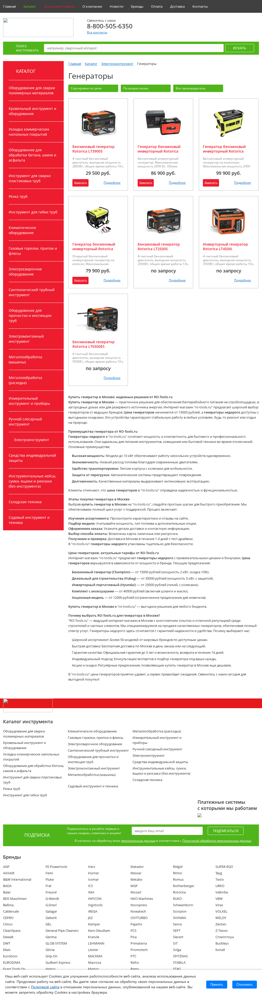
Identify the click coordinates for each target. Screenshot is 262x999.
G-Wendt (52, 898)
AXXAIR (8, 873)
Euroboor (10, 956)
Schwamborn (183, 905)
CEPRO (8, 917)
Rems (134, 969)
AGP (6, 866)
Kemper (94, 924)
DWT (6, 943)
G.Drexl (51, 905)
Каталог (30, 6)
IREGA (92, 911)
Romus (178, 879)
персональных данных (138, 841)
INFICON (95, 898)
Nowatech (138, 911)
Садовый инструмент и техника (29, 520)
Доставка (177, 6)
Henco (51, 969)
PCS (133, 930)
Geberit (51, 917)
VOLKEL (221, 911)
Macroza (94, 962)
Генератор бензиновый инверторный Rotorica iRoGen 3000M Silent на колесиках (224, 153)
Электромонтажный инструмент (26, 339)
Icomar (93, 879)
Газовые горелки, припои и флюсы (33, 251)
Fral (48, 885)
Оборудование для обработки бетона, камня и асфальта (32, 155)
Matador (137, 866)
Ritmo (177, 873)
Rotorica (179, 892)
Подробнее (112, 182)
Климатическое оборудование (22, 230)
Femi (49, 873)
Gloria (50, 949)
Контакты (200, 6)
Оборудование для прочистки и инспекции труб (30, 315)
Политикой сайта (45, 987)
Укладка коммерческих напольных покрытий (29, 132)
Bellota (8, 905)
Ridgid (177, 866)
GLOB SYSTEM (56, 943)
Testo (219, 879)
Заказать (80, 183)
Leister (93, 949)
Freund (51, 892)
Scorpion (180, 911)
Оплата (156, 6)
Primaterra (138, 943)
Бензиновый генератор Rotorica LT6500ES (93, 344)
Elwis (6, 949)
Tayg (218, 873)
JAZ (90, 917)
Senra (177, 924)
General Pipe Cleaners (62, 930)
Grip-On (52, 956)
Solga (177, 949)
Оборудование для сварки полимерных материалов (32, 90)
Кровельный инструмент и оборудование (32, 111)
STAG (177, 969)
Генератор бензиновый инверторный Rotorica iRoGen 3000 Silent (159, 151)
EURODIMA (11, 962)
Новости (116, 6)
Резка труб (18, 196)
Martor (93, 969)
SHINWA (179, 917)
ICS (90, 885)
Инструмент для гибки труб (33, 212)
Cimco (8, 924)
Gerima (51, 937)
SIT (175, 943)
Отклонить (244, 984)
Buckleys (222, 943)
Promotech (139, 949)
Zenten (220, 924)
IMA (91, 892)
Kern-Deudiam (99, 930)
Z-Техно (221, 930)
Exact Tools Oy (14, 969)
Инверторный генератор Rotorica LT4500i (225, 246)
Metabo (136, 879)
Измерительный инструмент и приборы (29, 401)
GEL (48, 924)
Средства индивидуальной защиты (32, 458)
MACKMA (95, 956)
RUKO (177, 898)
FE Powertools (56, 866)
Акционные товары (59, 6)
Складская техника (25, 501)
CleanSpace (11, 930)
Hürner (93, 873)
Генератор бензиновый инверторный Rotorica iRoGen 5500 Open (93, 249)
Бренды (137, 6)
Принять (216, 984)
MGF (134, 885)
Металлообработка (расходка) (25, 380)
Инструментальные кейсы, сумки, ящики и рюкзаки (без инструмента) (32, 481)
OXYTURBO (139, 917)
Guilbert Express (58, 962)
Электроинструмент (31, 439)
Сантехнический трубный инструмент (31, 292)
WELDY (220, 917)
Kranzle (93, 937)
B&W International (17, 879)
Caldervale (11, 911)
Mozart (135, 892)
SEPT (176, 930)
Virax (219, 905)
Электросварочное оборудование (25, 272)
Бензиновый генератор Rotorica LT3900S (93, 149)
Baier (7, 892)
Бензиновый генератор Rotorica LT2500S (159, 246)
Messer (135, 873)
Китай (220, 949)
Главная (9, 6)
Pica (133, 937)
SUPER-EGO (224, 866)
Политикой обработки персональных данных (216, 841)
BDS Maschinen (15, 898)
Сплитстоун (224, 937)
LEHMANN (96, 943)
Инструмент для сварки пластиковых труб (30, 178)
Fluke (50, 879)
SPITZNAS (180, 956)
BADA (7, 885)
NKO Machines (141, 898)
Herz (91, 866)
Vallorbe (221, 892)
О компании (92, 6)
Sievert (178, 937)
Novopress (138, 905)
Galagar (51, 911)
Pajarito (136, 924)
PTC (133, 956)
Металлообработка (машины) (25, 359)
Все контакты (97, 32)
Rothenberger (183, 885)
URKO (219, 885)
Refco (134, 962)
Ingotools (95, 905)
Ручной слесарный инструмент (25, 422)
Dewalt (8, 937)
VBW (219, 898)
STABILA (179, 962)
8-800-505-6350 (110, 26)
